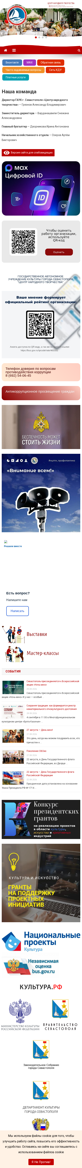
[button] (36, 37)
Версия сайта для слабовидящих (31, 152)
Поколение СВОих (36, 751)
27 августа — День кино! (40, 730)
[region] (41, 18)
